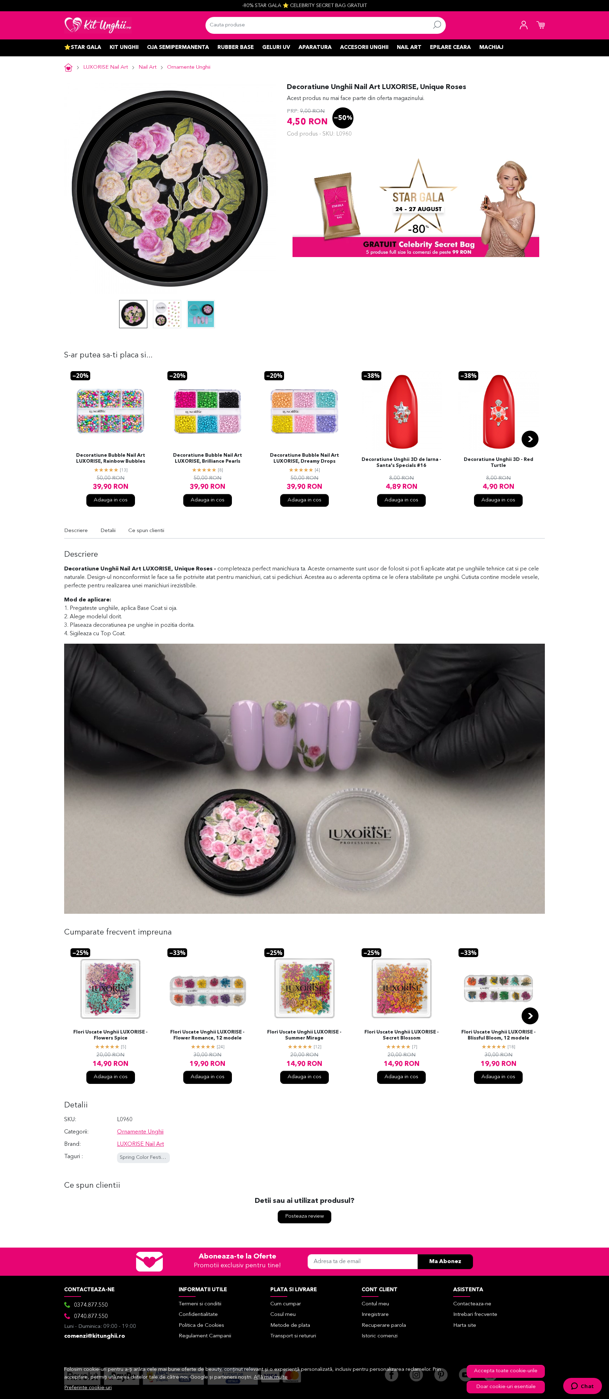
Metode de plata (290, 1325)
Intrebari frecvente (475, 1314)
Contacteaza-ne (472, 1304)
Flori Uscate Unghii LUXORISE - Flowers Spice (110, 1035)
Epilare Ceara (450, 47)
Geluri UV (276, 47)
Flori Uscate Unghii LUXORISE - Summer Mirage (304, 1035)
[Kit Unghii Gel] (98, 25)
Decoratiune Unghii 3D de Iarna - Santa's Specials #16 (401, 462)
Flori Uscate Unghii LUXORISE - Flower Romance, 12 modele (207, 1035)
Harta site (464, 1325)
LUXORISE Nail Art (105, 67)
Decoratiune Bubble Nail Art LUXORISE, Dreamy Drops (304, 458)
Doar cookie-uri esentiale (506, 1386)
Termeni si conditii (200, 1304)
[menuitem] (133, 314)
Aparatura (315, 47)
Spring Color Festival (143, 1157)
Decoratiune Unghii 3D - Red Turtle (498, 462)
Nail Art (409, 47)
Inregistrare (375, 1314)
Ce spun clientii (146, 530)
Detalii (108, 530)
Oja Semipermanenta (178, 47)
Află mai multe (271, 1377)
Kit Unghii (124, 47)
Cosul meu (283, 1314)
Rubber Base (235, 47)
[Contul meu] (523, 25)
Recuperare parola (384, 1325)
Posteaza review (304, 1216)
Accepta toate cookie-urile (505, 1371)
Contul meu (375, 1304)
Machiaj (491, 47)
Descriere (76, 530)
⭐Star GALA (82, 47)
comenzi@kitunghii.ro (94, 1336)
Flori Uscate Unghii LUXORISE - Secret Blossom (401, 1035)
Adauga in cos (111, 500)
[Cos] (540, 25)
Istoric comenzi (380, 1336)
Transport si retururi (293, 1336)
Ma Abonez (445, 1261)
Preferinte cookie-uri (88, 1388)
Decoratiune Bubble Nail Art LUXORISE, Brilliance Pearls (207, 458)
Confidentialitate (198, 1314)
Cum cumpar (285, 1304)
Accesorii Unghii (364, 47)
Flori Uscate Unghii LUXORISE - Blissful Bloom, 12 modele (498, 1035)
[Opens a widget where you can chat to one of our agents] (582, 1386)
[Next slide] (530, 439)
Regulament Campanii (205, 1336)
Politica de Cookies (201, 1325)
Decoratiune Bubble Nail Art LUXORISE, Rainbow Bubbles (110, 458)
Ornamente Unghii (188, 67)
